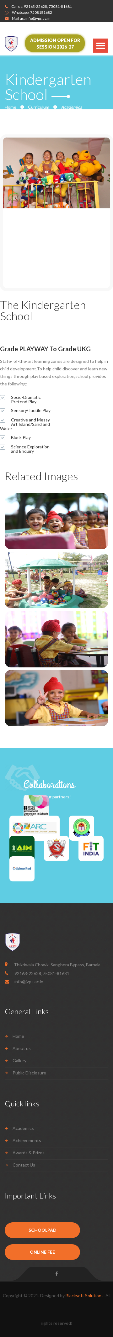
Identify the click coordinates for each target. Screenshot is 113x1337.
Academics (23, 1128)
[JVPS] (19, 44)
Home (10, 107)
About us (22, 1048)
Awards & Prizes (29, 1152)
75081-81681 (60, 6)
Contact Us (24, 1164)
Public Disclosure (29, 1072)
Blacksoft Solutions (85, 1295)
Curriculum (38, 107)
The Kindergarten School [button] (43, 310)
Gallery (19, 1060)
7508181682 (41, 12)
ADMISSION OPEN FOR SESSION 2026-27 (55, 44)
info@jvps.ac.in (38, 18)
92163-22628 (35, 6)
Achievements (27, 1140)
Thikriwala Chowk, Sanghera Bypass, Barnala (57, 964)
